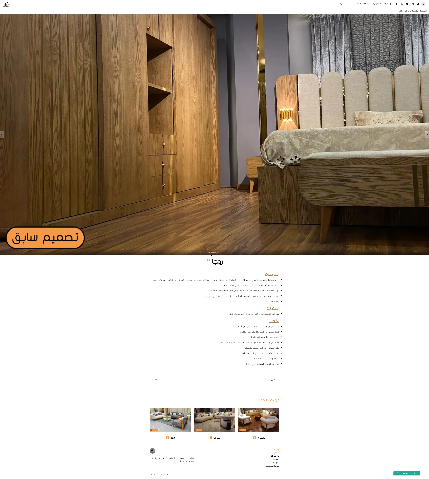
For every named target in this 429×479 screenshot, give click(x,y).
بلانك (173, 437)
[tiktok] (418, 4)
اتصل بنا (342, 3)
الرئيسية (388, 3)
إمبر (273, 379)
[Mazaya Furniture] (6, 6)
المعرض (377, 3)
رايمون (261, 437)
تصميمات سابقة (362, 3)
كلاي (156, 379)
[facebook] (396, 4)
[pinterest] (407, 4)
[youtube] (402, 4)
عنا (350, 3)
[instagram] (413, 4)
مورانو (217, 437)
